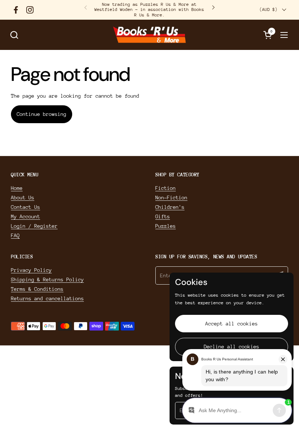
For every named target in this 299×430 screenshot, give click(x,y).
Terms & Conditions (37, 289)
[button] (14, 34)
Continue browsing (41, 114)
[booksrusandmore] (149, 34)
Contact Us (25, 207)
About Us (22, 197)
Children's (170, 207)
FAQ (15, 235)
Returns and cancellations (47, 298)
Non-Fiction (171, 197)
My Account (25, 216)
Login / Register (34, 226)
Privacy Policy (31, 270)
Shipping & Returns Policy (47, 279)
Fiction (165, 188)
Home (17, 188)
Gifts (162, 216)
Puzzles (165, 226)
